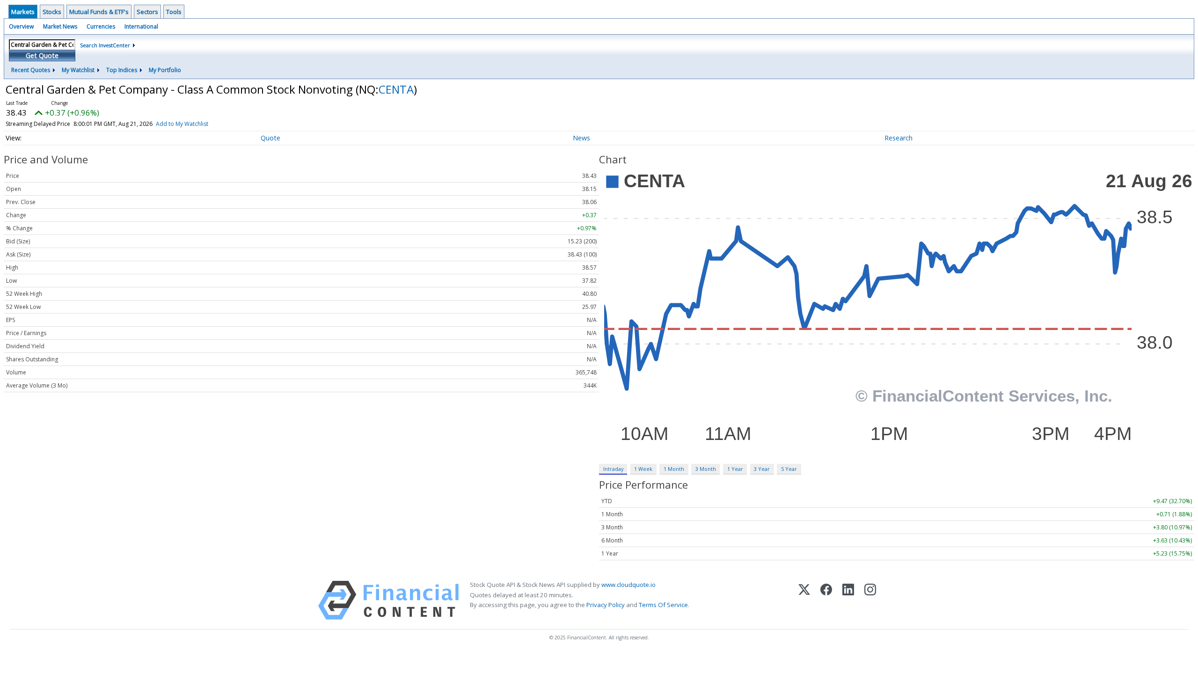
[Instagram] (870, 600)
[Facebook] (826, 600)
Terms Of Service (663, 605)
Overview (21, 26)
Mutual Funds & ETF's (99, 11)
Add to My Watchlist (182, 124)
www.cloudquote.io (628, 584)
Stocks (52, 11)
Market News (60, 26)
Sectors (147, 11)
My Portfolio (165, 70)
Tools (174, 11)
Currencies (101, 26)
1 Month (674, 468)
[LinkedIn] (848, 600)
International (141, 26)
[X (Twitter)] (804, 600)
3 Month (705, 468)
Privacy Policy (605, 605)
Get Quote (42, 55)
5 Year (789, 468)
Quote (270, 137)
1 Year (735, 468)
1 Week (643, 468)
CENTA (396, 89)
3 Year (762, 468)
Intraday (613, 468)
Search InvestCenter (105, 45)
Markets (23, 11)
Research (898, 137)
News (581, 137)
